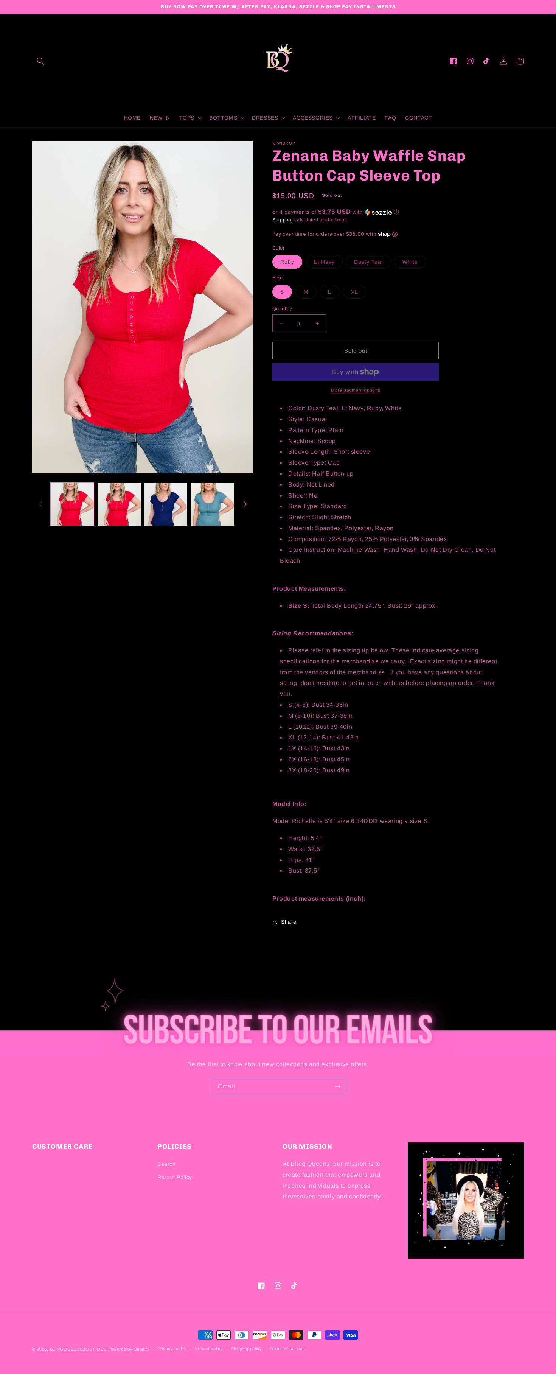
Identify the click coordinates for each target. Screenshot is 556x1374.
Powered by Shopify (129, 1349)
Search (166, 1164)
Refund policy (208, 1348)
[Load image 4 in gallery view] (212, 504)
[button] (40, 61)
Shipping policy (246, 1348)
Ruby (291, 263)
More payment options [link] (356, 390)
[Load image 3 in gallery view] (166, 504)
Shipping (282, 220)
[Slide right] (245, 504)
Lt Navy (328, 263)
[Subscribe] (337, 1086)
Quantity (282, 308)
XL (358, 293)
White (414, 263)
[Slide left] (40, 504)
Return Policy (174, 1177)
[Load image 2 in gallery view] (119, 504)
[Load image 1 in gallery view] (72, 504)
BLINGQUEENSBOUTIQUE (78, 1349)
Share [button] (289, 922)
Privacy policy (172, 1348)
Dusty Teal (372, 263)
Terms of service (287, 1348)
